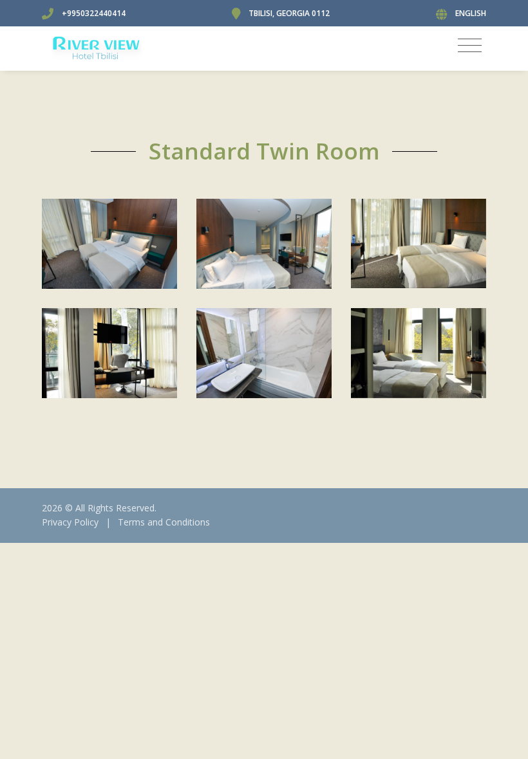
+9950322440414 (94, 13)
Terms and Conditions (164, 522)
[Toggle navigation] (470, 45)
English (470, 13)
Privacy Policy (70, 522)
